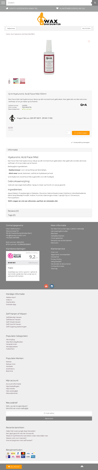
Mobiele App (11, 304)
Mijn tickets (10, 388)
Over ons (54, 252)
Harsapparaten (12, 346)
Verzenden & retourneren (61, 264)
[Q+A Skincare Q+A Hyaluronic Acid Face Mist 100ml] (49, 57)
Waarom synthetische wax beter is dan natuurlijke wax (27, 436)
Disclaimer (55, 257)
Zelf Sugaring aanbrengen (16, 327)
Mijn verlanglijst (12, 391)
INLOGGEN (86, 28)
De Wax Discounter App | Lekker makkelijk (67, 229)
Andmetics (10, 369)
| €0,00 (14, 467)
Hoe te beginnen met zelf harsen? (19, 440)
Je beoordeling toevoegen (81, 142)
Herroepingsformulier (59, 231)
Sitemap (54, 268)
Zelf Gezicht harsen (13, 324)
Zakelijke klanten (57, 236)
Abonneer (49, 418)
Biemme (9, 371)
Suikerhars (10, 349)
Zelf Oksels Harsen (13, 322)
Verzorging (10, 339)
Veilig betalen (56, 261)
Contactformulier (57, 266)
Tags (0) (12, 215)
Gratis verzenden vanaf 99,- (23, 8)
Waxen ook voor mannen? (16, 438)
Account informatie (13, 384)
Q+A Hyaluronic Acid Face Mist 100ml (23, 34)
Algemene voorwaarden (60, 254)
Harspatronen (11, 344)
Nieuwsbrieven (12, 393)
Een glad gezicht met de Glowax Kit (20, 433)
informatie (13, 150)
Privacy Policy (56, 259)
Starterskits (10, 302)
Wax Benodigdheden (14, 342)
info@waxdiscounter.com (16, 235)
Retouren (54, 243)
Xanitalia (9, 366)
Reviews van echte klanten (61, 240)
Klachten (54, 233)
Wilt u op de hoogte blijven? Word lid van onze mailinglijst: (17, 407)
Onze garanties (57, 238)
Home (8, 34)
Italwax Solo (10, 364)
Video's (9, 300)
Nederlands (11, 28)
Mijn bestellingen (12, 386)
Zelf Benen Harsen (13, 319)
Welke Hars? (11, 297)
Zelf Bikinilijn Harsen (14, 317)
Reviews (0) (13, 211)
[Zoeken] (95, 3)
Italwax (8, 362)
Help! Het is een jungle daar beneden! (20, 431)
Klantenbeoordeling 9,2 (72, 8)
